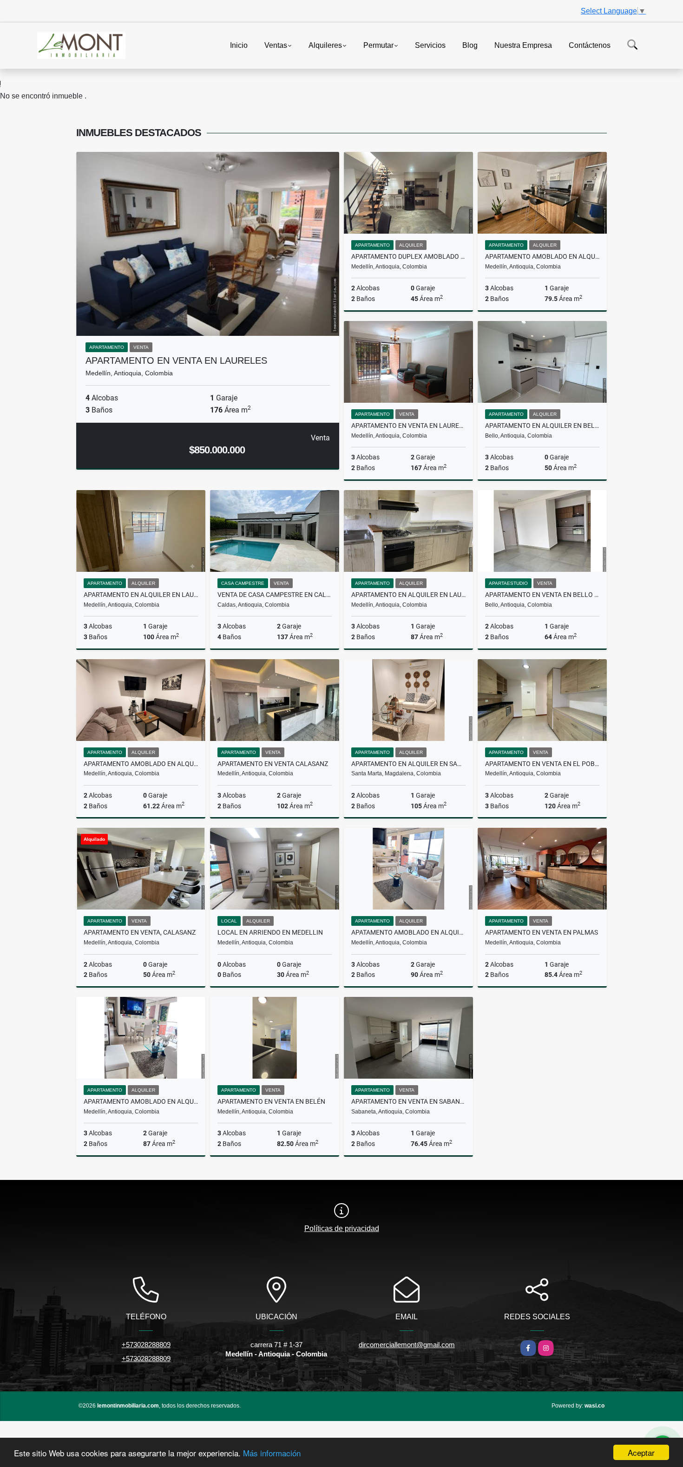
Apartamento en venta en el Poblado (542, 763)
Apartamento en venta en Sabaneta (408, 1101)
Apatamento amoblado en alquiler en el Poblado (408, 932)
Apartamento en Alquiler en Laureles (408, 594)
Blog (470, 45)
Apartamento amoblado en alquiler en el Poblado (141, 1101)
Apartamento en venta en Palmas (541, 932)
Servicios (430, 45)
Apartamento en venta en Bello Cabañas (542, 594)
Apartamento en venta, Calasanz (140, 932)
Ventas (275, 45)
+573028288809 (146, 1345)
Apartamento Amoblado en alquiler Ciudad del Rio (542, 256)
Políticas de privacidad (341, 1228)
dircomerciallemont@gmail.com (407, 1345)
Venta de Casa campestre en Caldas (274, 594)
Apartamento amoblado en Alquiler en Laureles (141, 763)
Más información (272, 1453)
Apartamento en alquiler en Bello (542, 425)
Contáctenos (590, 45)
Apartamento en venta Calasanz (272, 763)
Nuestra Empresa (523, 45)
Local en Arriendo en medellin (270, 932)
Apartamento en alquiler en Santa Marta (408, 763)
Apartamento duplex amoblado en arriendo (408, 256)
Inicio (239, 45)
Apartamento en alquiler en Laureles (141, 594)
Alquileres (325, 45)
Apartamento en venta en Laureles (176, 360)
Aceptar (641, 1452)
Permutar (378, 45)
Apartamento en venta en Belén (271, 1101)
